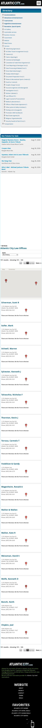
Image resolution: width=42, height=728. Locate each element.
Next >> (39, 263)
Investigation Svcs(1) (12, 90)
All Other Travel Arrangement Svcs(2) (17, 51)
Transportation (8, 124)
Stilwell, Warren (9, 348)
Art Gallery (7, 29)
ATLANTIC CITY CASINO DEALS (21, 713)
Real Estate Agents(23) (12, 115)
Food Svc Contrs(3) (11, 82)
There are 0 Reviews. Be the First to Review (15, 315)
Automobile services (10, 32)
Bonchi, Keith (7, 602)
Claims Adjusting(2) (12, 57)
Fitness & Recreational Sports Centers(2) (18, 79)
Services (6, 46)
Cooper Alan (6, 148)
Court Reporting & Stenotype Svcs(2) (17, 65)
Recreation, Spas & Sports (12, 26)
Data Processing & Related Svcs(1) (16, 68)
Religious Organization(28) (14, 118)
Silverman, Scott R (10, 302)
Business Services (9, 35)
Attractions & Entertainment (13, 18)
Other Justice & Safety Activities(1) (16, 107)
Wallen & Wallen (9, 509)
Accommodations (9, 15)
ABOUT (21, 688)
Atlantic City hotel (32, 675)
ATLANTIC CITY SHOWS (21, 708)
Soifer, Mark (7, 325)
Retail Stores (8, 43)
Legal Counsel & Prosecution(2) (15, 99)
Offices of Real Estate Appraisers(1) (16, 104)
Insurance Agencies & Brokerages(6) (17, 88)
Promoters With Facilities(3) (14, 113)
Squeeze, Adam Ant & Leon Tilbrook (15, 155)
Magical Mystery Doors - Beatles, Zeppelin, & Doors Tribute (14, 141)
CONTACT (21, 693)
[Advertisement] (14, 210)
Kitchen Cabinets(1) (12, 93)
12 (30, 263)
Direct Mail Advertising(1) (13, 71)
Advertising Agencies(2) (13, 49)
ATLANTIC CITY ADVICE (21, 716)
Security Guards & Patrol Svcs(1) (15, 121)
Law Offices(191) (11, 96)
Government (8, 38)
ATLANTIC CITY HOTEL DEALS (21, 711)
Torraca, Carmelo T (10, 440)
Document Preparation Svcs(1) (15, 76)
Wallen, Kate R (8, 532)
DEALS (21, 698)
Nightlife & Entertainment (12, 24)
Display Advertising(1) (12, 74)
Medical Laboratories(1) (13, 101)
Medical (6, 40)
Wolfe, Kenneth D (9, 579)
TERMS (21, 695)
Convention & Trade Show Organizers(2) (18, 63)
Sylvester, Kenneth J (11, 371)
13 (33, 263)
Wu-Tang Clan (7, 161)
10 (25, 263)
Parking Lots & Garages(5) (14, 110)
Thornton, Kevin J (9, 417)
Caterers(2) (9, 54)
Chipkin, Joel (7, 625)
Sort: (4, 253)
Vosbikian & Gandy (10, 463)
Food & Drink (8, 21)
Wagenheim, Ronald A (12, 486)
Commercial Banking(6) (13, 60)
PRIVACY (21, 690)
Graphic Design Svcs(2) (13, 85)
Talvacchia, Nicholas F (12, 394)
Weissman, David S (10, 556)
